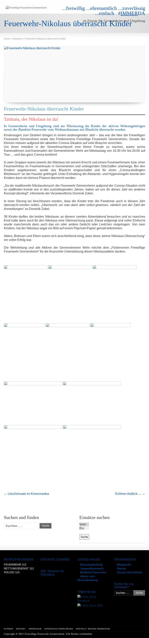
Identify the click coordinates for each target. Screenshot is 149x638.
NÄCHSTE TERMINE (55, 559)
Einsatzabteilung (91, 564)
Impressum (35, 629)
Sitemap (8, 629)
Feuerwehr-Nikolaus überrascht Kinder (44, 109)
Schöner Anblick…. (130, 493)
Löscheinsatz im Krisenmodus (26, 493)
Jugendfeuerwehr (92, 568)
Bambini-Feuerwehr (93, 572)
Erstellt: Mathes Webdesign (93, 629)
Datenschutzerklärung (58, 629)
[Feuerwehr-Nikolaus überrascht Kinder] (74, 74)
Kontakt (21, 629)
